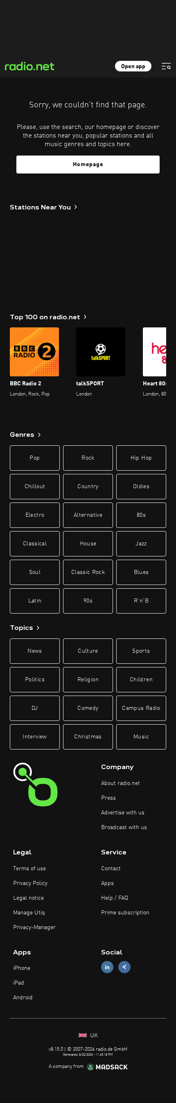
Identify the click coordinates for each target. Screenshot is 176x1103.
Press (108, 798)
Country (87, 486)
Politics (35, 680)
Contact (111, 869)
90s (88, 601)
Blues (141, 572)
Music (141, 737)
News (34, 651)
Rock (87, 458)
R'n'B (141, 601)
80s (141, 515)
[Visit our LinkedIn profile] (107, 967)
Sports (141, 651)
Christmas (88, 737)
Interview (35, 737)
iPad (18, 983)
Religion (88, 680)
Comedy (87, 708)
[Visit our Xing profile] (124, 967)
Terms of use (29, 869)
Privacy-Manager (34, 927)
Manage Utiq (29, 913)
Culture (88, 651)
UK (93, 1036)
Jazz (141, 544)
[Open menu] (166, 66)
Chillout (35, 486)
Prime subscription (125, 913)
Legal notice (28, 898)
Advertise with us (122, 813)
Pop (34, 458)
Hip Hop (141, 458)
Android (23, 998)
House (88, 544)
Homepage (88, 164)
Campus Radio (141, 708)
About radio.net (120, 783)
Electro (34, 515)
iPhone (21, 968)
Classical (35, 544)
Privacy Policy (30, 883)
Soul (35, 572)
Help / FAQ (114, 898)
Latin (35, 601)
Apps (107, 883)
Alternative (88, 515)
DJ (35, 708)
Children (141, 680)
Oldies (141, 486)
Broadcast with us (124, 827)
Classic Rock (88, 572)
